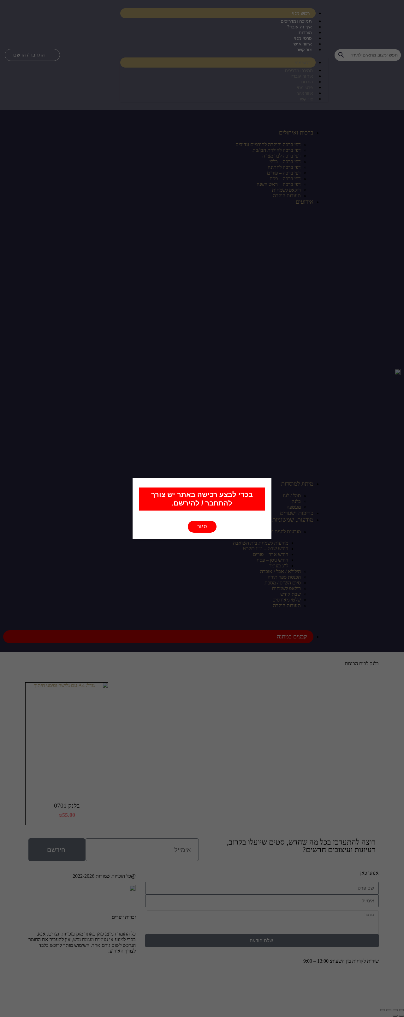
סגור (202, 526)
